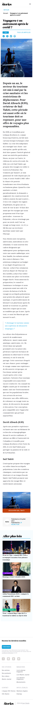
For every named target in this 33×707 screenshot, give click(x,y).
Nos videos (5, 676)
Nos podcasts (6, 673)
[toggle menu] (30, 4)
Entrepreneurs (9, 609)
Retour (6, 10)
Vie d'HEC (7, 551)
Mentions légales (22, 691)
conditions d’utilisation (7, 653)
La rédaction (16, 523)
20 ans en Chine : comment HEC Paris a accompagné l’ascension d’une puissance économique (15, 557)
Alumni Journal (6, 679)
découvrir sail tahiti (16, 510)
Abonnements (20, 682)
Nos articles (6, 670)
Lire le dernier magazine (20, 671)
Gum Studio (25, 703)
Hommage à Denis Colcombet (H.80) (14, 577)
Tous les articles (23, 32)
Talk (5, 32)
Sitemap (19, 694)
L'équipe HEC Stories (8, 691)
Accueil (5, 13)
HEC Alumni (5, 694)
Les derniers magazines (20, 678)
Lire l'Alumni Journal (22, 675)
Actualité (7, 573)
